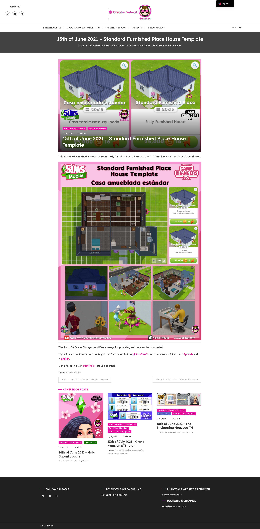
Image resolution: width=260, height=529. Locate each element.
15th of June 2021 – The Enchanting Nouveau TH (85, 379)
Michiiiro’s (89, 365)
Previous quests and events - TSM (122, 424)
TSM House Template (97, 129)
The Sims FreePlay (115, 28)
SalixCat (82, 134)
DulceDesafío (137, 450)
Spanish (188, 354)
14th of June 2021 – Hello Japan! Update (77, 454)
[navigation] (225, 3)
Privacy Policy (156, 28)
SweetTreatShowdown (117, 453)
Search (235, 27)
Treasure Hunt (163, 414)
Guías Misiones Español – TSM (83, 28)
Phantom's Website (172, 494)
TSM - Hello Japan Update (74, 129)
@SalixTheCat (141, 354)
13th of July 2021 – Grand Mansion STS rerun (176, 379)
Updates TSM (90, 442)
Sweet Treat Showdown (118, 428)
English (65, 358)
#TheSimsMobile (52, 28)
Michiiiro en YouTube (174, 506)
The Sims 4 (136, 28)
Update (85, 461)
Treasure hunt (187, 432)
